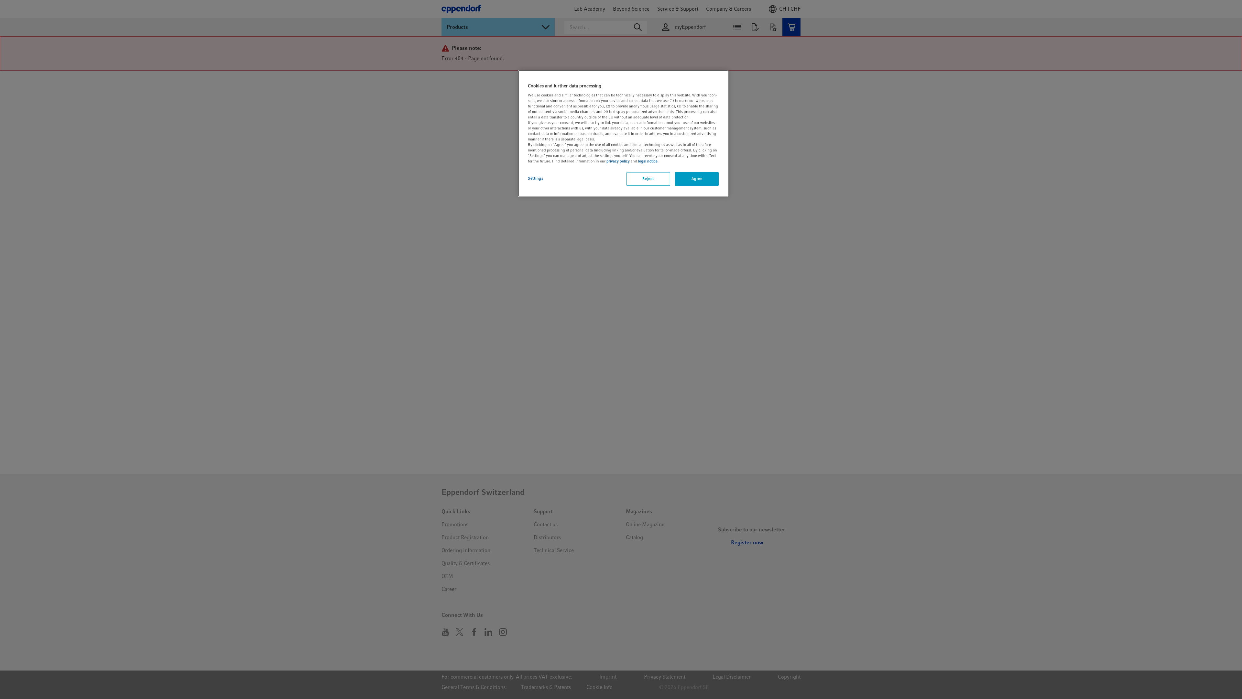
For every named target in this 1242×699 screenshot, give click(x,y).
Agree (697, 178)
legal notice (648, 161)
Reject (648, 178)
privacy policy (618, 161)
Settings (535, 178)
